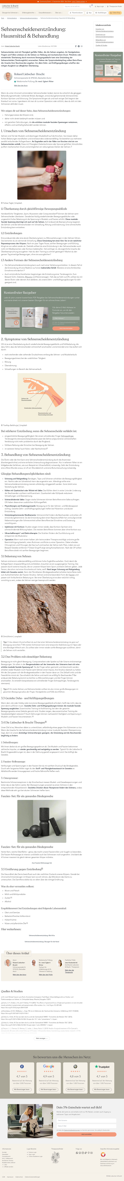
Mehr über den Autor (21, 85)
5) (20, 533)
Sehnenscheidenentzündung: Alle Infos (42, 935)
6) (28, 547)
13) (27, 923)
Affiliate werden (8, 1166)
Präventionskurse (77, 13)
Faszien (72, 575)
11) (42, 868)
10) (33, 716)
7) (21, 644)
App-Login (100, 6)
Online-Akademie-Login (35, 1156)
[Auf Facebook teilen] (76, 46)
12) (11, 897)
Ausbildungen (102, 13)
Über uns (58, 13)
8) (72, 675)
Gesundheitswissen (45, 13)
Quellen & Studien (101, 45)
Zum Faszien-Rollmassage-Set (42, 863)
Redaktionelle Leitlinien (8, 1162)
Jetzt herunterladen (66, 328)
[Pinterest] (88, 1153)
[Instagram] (83, 1153)
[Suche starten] (90, 6)
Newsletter (5, 1154)
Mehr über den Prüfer (46, 975)
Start (2, 18)
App (90, 13)
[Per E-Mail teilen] (82, 46)
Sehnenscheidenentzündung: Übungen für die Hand (42, 942)
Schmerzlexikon (12, 18)
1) (71, 146)
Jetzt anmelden (86, 1134)
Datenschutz (19, 1177)
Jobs (5, 1164)
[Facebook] (80, 1153)
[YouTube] (91, 1153)
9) (25, 713)
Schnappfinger (67, 436)
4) (47, 448)
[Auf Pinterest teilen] (79, 46)
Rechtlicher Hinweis (7, 1160)
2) (57, 213)
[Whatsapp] (77, 1153)
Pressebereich (6, 1156)
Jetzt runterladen (108, 79)
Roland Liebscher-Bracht (12, 46)
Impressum (10, 1177)
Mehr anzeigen (40, 1038)
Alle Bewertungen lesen (22, 1089)
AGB (3, 1177)
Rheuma (28, 277)
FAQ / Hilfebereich (7, 1158)
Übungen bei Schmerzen (10, 13)
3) (24, 270)
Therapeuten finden (115, 6)
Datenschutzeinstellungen (32, 1177)
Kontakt (4, 1152)
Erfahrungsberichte (28, 13)
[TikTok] (85, 1153)
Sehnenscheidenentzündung (29, 18)
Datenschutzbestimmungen (68, 322)
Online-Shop (116, 13)
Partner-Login (32, 1152)
